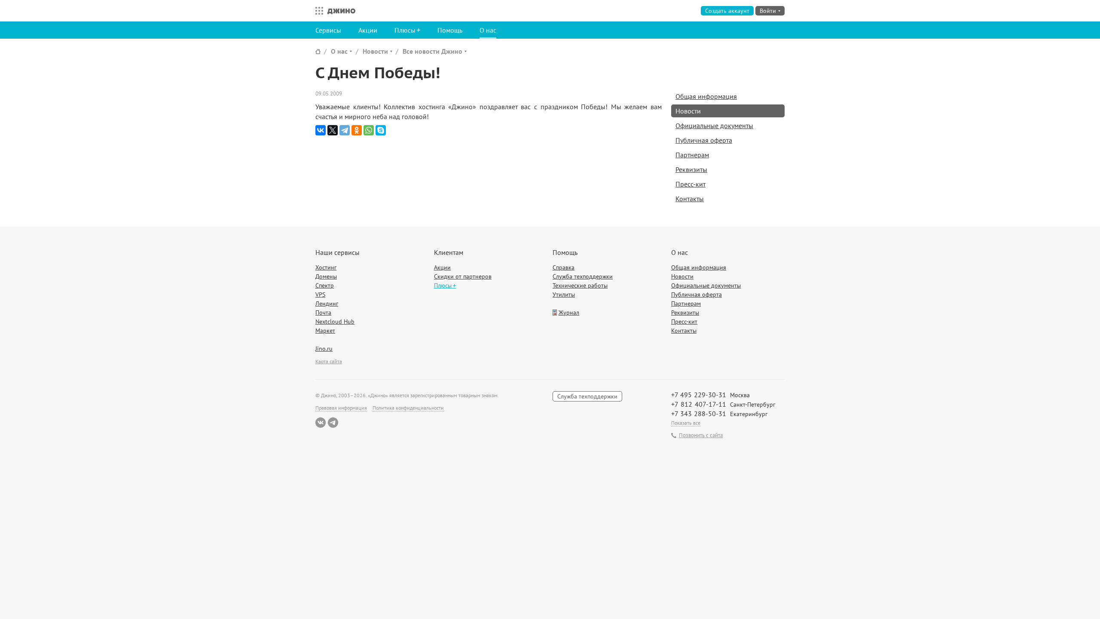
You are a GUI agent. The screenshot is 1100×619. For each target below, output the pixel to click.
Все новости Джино (432, 51)
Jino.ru (324, 348)
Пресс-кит (690, 184)
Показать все (685, 423)
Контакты (689, 198)
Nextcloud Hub (334, 321)
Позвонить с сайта (701, 435)
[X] (332, 130)
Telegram (333, 422)
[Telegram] (344, 130)
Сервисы (328, 30)
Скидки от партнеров (463, 276)
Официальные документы (714, 125)
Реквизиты (691, 169)
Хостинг (325, 267)
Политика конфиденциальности (408, 407)
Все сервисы (317, 10)
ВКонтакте (320, 422)
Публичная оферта (703, 140)
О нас (488, 30)
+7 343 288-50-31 (698, 413)
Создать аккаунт (727, 11)
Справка (563, 267)
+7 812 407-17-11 (698, 404)
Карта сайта (328, 361)
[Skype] (381, 130)
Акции (367, 30)
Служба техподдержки (583, 276)
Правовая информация (341, 407)
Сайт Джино (318, 51)
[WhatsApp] (369, 130)
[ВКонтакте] (320, 130)
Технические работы (580, 285)
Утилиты (564, 294)
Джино (341, 10)
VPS (320, 294)
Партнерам (692, 154)
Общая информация (706, 96)
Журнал (569, 312)
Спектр (324, 285)
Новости (375, 51)
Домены (326, 276)
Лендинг (326, 303)
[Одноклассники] (356, 130)
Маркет (325, 330)
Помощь (449, 30)
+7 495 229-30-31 (698, 394)
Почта (323, 312)
